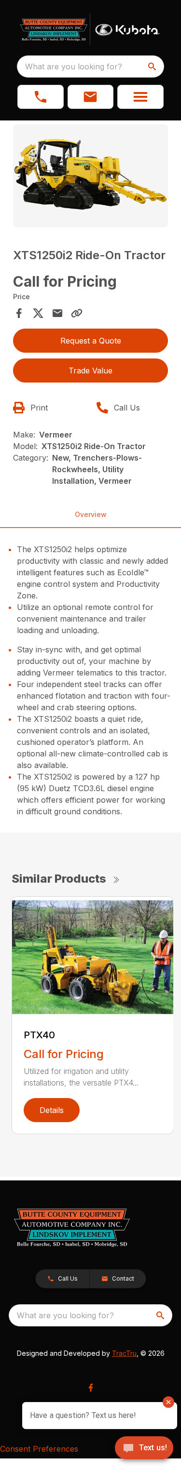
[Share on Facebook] (19, 313)
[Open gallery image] (90, 175)
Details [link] (52, 1110)
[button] (40, 97)
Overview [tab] (91, 514)
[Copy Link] (77, 313)
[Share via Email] (57, 313)
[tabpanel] (90, 177)
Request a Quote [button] (90, 340)
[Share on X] (38, 313)
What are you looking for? (73, 66)
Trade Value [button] (90, 370)
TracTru (124, 1353)
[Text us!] (144, 1448)
